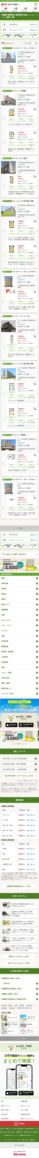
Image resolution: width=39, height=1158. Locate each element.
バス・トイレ (6, 625)
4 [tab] (18, 743)
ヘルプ (18, 1139)
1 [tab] (13, 743)
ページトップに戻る (19, 1038)
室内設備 (4, 641)
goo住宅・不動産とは (5, 1128)
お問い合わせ (24, 1139)
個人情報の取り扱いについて (11, 1135)
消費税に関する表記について (27, 1135)
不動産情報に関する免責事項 (30, 1132)
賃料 (3, 578)
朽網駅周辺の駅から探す (10, 978)
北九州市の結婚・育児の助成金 (14, 764)
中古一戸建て (24, 1110)
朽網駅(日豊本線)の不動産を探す (14, 999)
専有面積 (4, 583)
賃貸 (2, 1101)
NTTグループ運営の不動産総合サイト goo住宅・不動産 (13, 0)
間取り (3, 599)
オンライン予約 (7, 694)
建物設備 (4, 646)
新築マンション (6, 1105)
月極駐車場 (24, 1101)
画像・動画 (5, 683)
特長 (3, 667)
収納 (3, 636)
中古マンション (25, 1105)
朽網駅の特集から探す (9, 994)
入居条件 (4, 657)
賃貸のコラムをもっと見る (19, 956)
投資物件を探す (25, 1114)
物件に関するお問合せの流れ (7, 1132)
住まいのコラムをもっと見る (19, 963)
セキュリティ (6, 620)
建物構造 (4, 610)
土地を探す (4, 1114)
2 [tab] (15, 743)
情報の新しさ (6, 688)
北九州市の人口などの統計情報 (14, 758)
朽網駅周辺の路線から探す (11, 989)
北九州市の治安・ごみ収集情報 (14, 769)
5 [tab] (20, 743)
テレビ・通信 (6, 673)
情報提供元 (19, 1132)
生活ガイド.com (33, 780)
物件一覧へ (30, 815)
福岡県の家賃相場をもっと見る (19, 886)
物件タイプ (5, 604)
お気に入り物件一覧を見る (16, 554)
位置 (3, 615)
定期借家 (4, 662)
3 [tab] (16, 743)
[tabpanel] (19, 736)
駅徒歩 (3, 594)
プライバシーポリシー (9, 1139)
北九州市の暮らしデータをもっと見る (18, 776)
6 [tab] (22, 743)
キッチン (4, 631)
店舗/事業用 (5, 1118)
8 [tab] (25, 743)
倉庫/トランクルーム (27, 1118)
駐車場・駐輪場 (7, 652)
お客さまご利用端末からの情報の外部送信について (25, 1128)
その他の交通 (21, 54)
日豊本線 (6, 983)
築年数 (3, 589)
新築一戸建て (5, 1110)
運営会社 (32, 1139)
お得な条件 (5, 678)
